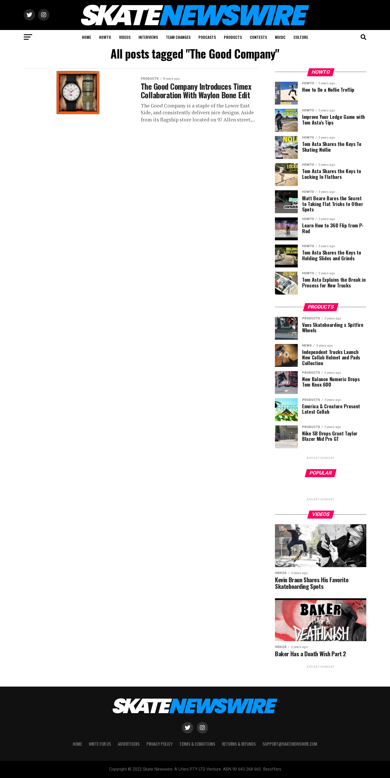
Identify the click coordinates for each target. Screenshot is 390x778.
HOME (86, 37)
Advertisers (129, 744)
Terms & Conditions (197, 744)
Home (77, 744)
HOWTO (105, 37)
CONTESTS (258, 37)
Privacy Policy (159, 744)
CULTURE (300, 37)
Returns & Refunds (239, 744)
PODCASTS (207, 37)
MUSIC (280, 37)
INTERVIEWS (148, 37)
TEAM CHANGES (178, 37)
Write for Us (100, 744)
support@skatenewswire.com (290, 744)
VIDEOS (124, 37)
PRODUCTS (233, 37)
